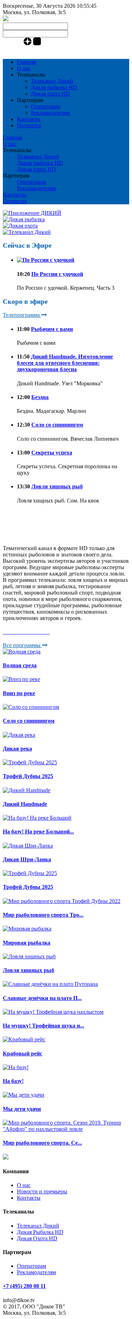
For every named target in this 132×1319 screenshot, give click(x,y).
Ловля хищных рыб (57, 486)
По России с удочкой (57, 274)
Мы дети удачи (22, 1109)
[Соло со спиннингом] (31, 707)
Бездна (40, 397)
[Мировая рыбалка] (27, 929)
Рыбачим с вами (52, 329)
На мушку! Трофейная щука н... (43, 1026)
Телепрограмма (22, 315)
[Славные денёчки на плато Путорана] (50, 984)
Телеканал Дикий (52, 81)
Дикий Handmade (25, 804)
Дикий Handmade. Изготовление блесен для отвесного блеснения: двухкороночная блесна (65, 363)
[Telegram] (19, 44)
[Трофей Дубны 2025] (30, 762)
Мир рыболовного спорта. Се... (42, 1143)
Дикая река (17, 749)
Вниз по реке (19, 693)
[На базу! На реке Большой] (37, 818)
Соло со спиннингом (57, 425)
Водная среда (20, 665)
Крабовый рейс (22, 1053)
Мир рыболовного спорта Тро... (43, 915)
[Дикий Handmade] (26, 790)
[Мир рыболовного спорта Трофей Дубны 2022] (61, 901)
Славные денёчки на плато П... (42, 998)
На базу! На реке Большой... (38, 832)
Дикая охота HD (50, 94)
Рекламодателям (50, 113)
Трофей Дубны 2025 (28, 776)
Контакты (28, 119)
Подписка (29, 125)
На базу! (13, 1081)
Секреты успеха (51, 453)
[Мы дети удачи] (23, 1095)
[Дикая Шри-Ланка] (28, 846)
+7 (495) (24, 50)
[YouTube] (5, 44)
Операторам (45, 106)
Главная (26, 62)
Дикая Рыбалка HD (40, 1232)
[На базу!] (16, 1067)
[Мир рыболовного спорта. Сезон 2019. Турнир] (66, 1129)
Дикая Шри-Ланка (27, 859)
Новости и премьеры (42, 1191)
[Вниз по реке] (21, 679)
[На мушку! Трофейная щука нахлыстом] (53, 1012)
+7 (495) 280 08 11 (24, 1286)
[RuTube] (37, 44)
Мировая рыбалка (26, 943)
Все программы (22, 645)
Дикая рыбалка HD (54, 87)
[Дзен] (28, 44)
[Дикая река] (19, 735)
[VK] (12, 44)
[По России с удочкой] (45, 260)
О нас (24, 68)
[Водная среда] (21, 652)
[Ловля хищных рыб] (29, 956)
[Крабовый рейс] (24, 1039)
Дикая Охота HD (37, 1238)
